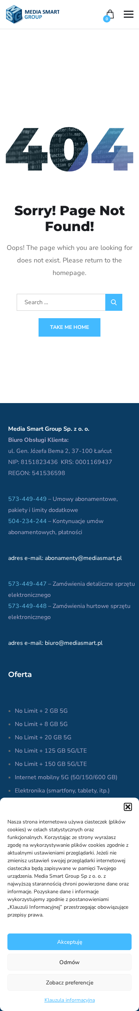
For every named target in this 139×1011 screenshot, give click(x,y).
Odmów (69, 962)
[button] (128, 807)
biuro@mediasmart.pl (74, 643)
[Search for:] (69, 302)
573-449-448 (27, 606)
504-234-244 (27, 521)
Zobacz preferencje (69, 982)
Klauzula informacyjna (69, 1000)
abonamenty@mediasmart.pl (83, 558)
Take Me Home (69, 327)
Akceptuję (69, 942)
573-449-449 (27, 499)
